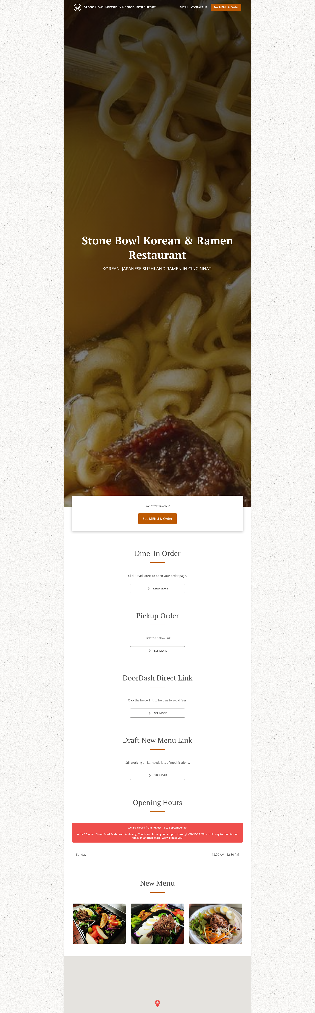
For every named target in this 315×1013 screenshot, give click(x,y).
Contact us (199, 7)
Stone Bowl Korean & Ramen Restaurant (119, 6)
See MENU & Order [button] (226, 7)
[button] (99, 943)
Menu (184, 7)
